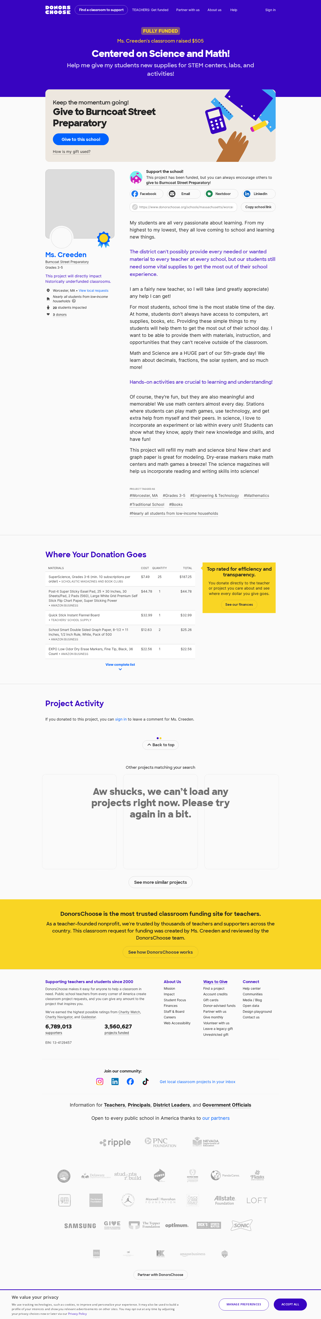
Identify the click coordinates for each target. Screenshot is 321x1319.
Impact (169, 994)
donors (60, 314)
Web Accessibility (177, 1023)
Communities (252, 994)
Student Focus (175, 1000)
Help (233, 10)
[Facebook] (130, 1081)
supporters (58, 1029)
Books (177, 504)
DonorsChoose (57, 10)
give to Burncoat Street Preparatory (178, 182)
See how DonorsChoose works (160, 952)
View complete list (120, 664)
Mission (169, 988)
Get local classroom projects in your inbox (197, 1081)
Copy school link (258, 207)
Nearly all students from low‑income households (175, 513)
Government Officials (226, 1105)
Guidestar (88, 1017)
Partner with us (188, 10)
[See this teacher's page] (61, 237)
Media (247, 1000)
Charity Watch (129, 1012)
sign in (121, 719)
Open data (251, 1006)
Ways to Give (215, 981)
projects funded (118, 1029)
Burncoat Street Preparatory (67, 262)
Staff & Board (174, 1011)
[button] (203, 207)
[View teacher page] (79, 204)
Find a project (213, 988)
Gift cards (210, 1000)
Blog (258, 1000)
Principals (139, 1105)
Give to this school (81, 139)
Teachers (114, 1105)
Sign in (270, 10)
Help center (252, 988)
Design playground (257, 1011)
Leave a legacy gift (218, 1029)
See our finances (239, 604)
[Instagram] (99, 1081)
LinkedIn (260, 194)
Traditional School (148, 504)
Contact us (251, 1017)
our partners (216, 1118)
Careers (170, 1017)
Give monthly (213, 1017)
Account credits (215, 994)
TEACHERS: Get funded (150, 10)
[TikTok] (145, 1081)
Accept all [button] (290, 1304)
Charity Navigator (58, 1017)
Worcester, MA (145, 495)
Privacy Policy (77, 1314)
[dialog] (160, 1304)
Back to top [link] (164, 744)
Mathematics (257, 495)
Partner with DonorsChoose (160, 1275)
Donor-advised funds (219, 1006)
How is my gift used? (71, 151)
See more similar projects (160, 882)
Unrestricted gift (215, 1034)
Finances (170, 1006)
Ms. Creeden (65, 255)
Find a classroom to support (101, 10)
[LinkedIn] (115, 1081)
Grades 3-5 (175, 495)
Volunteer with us (216, 1023)
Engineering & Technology (216, 495)
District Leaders (171, 1105)
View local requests (93, 290)
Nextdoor (223, 194)
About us (214, 10)
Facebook (148, 194)
